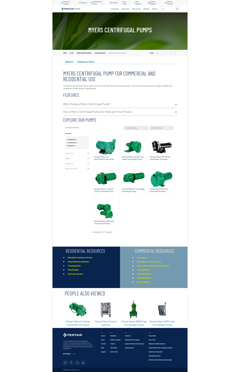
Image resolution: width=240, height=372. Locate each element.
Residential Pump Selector (97, 3)
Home (65, 53)
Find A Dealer (125, 3)
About (154, 9)
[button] (120, 104)
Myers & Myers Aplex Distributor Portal (153, 266)
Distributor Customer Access (80, 257)
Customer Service (75, 274)
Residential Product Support (132, 340)
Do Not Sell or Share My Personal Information (160, 360)
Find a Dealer (113, 348)
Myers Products (100, 53)
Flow (71, 53)
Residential (72, 139)
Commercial (72, 142)
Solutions (125, 9)
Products (115, 9)
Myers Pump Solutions (84, 53)
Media (102, 348)
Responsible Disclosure (155, 356)
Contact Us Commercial (170, 3)
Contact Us (128, 336)
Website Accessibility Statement (157, 344)
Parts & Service (143, 282)
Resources (136, 9)
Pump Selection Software (78, 261)
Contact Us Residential (153, 3)
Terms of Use (152, 340)
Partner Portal (114, 352)
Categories (68, 133)
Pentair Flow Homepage (66, 3)
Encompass (115, 2)
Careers (103, 336)
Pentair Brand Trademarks (155, 352)
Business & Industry (115, 340)
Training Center (74, 266)
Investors (103, 344)
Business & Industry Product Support (134, 344)
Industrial (72, 145)
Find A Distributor (138, 3)
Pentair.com (84, 2)
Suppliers (103, 352)
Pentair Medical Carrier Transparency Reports (160, 348)
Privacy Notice (152, 336)
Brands (146, 9)
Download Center (144, 274)
